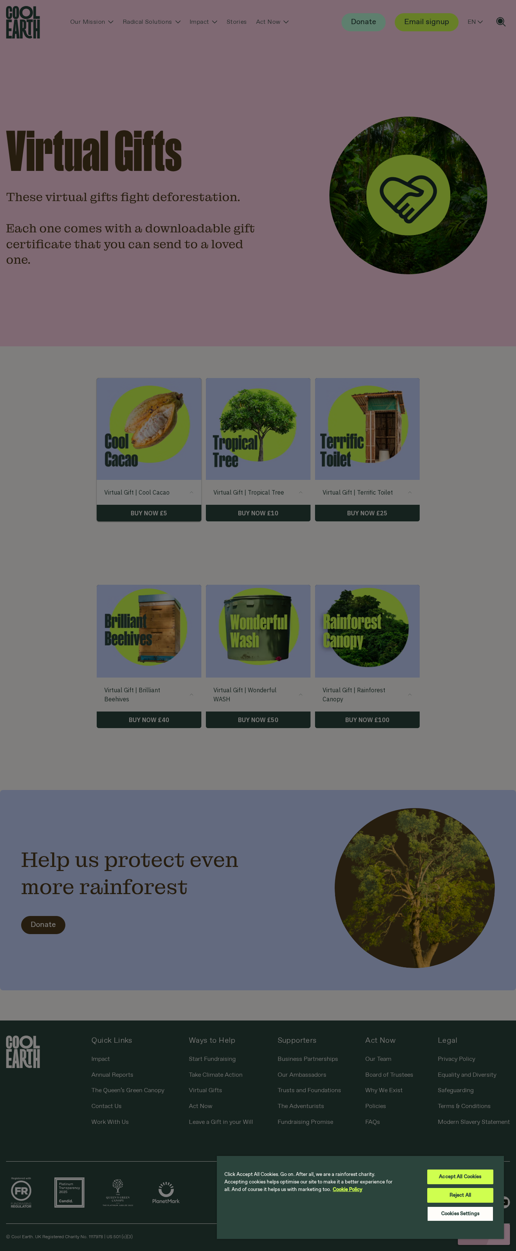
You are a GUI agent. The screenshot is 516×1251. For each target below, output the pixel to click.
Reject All (460, 1195)
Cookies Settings (460, 1214)
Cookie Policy (347, 1189)
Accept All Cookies (460, 1177)
